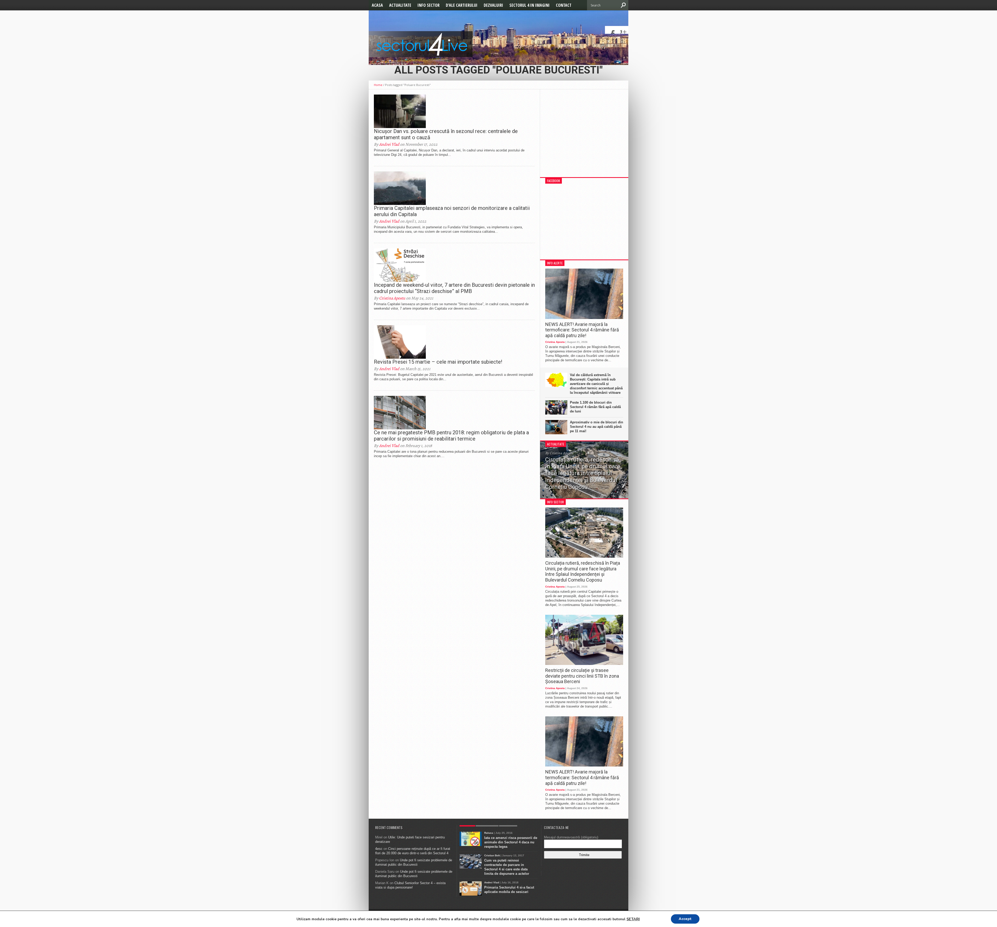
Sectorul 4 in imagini (529, 5)
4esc (378, 849)
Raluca (488, 832)
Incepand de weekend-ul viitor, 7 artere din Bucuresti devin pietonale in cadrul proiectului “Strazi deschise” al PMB (454, 288)
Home (378, 85)
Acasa (377, 5)
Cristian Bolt (492, 855)
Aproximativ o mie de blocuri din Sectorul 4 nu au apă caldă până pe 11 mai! (596, 426)
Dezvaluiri (493, 5)
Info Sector (428, 5)
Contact (563, 5)
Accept (685, 918)
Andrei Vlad (389, 144)
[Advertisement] (584, 135)
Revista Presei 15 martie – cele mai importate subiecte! (438, 362)
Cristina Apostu (392, 298)
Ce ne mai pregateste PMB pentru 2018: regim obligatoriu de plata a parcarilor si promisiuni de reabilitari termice (451, 435)
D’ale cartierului (461, 5)
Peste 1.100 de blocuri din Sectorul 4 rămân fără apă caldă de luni (595, 407)
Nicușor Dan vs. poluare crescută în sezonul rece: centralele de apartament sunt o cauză (446, 134)
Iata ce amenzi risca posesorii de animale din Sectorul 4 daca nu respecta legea (510, 842)
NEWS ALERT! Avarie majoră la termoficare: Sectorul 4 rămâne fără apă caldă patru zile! (582, 330)
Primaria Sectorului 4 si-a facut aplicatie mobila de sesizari (509, 889)
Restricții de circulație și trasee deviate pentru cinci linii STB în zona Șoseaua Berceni (582, 676)
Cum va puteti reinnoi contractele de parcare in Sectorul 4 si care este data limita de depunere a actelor (506, 867)
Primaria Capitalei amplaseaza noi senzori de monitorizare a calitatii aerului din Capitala (452, 211)
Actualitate (400, 5)
